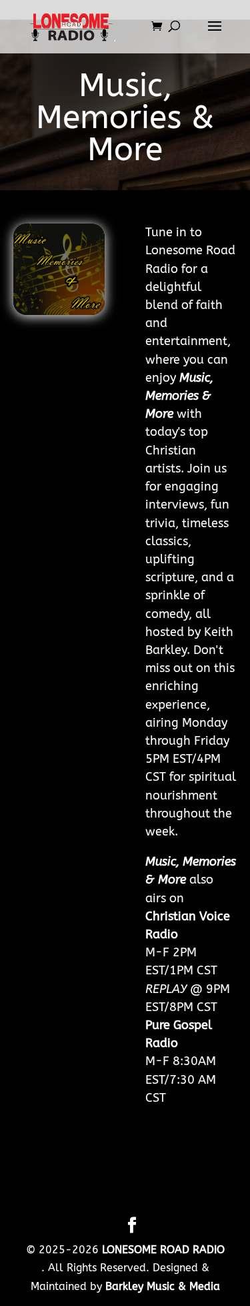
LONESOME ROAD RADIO (163, 1249)
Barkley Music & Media (162, 1286)
